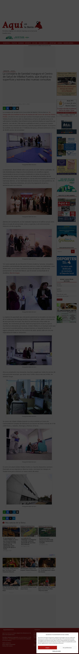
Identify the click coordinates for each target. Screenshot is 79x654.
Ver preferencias (67, 647)
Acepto (47, 647)
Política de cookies (56, 651)
